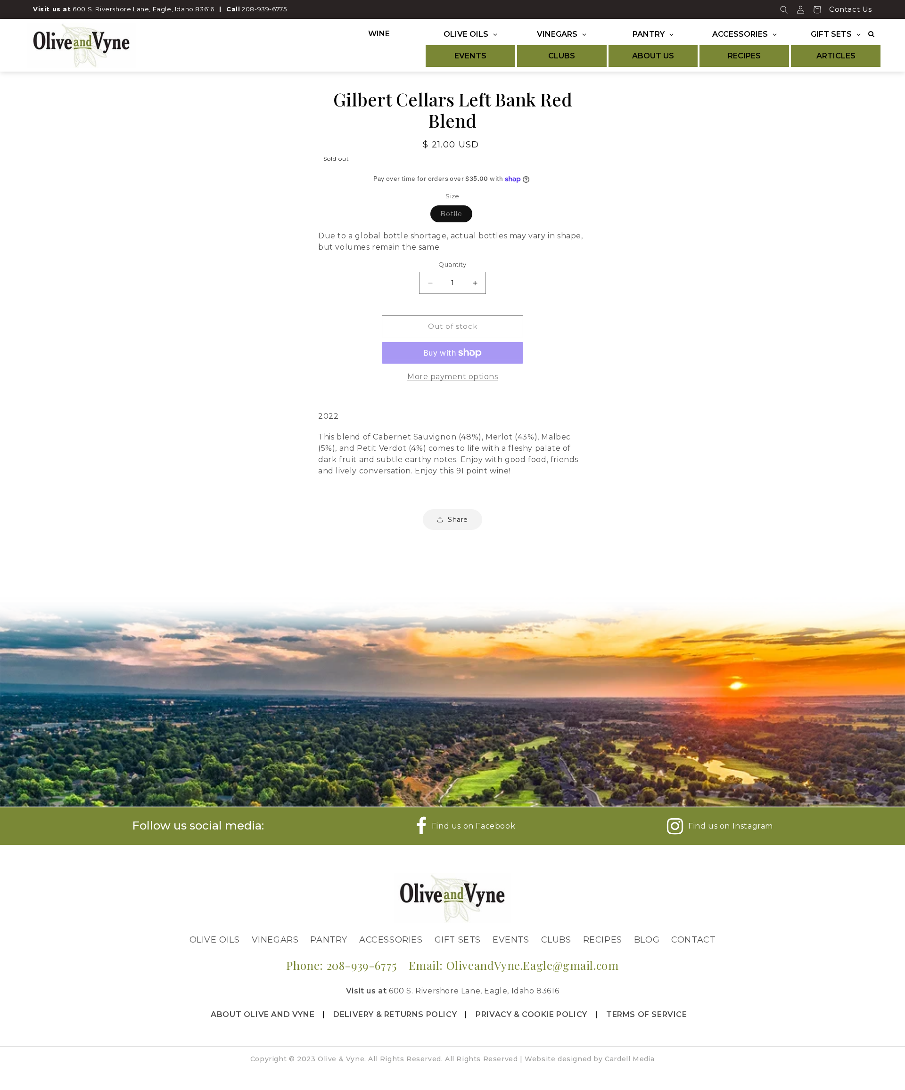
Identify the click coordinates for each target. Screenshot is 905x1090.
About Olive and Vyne (262, 1014)
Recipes (602, 940)
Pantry (328, 940)
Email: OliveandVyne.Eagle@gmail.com (514, 965)
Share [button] (458, 519)
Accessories (391, 940)
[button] (784, 9)
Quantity (452, 264)
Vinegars (275, 940)
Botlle (456, 215)
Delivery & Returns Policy (395, 1014)
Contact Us (850, 9)
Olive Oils (214, 940)
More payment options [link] (452, 376)
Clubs (556, 940)
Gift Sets (458, 940)
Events (511, 940)
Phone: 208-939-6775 (341, 965)
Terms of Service (646, 1014)
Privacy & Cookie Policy (531, 1014)
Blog (646, 940)
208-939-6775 (264, 9)
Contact (693, 940)
